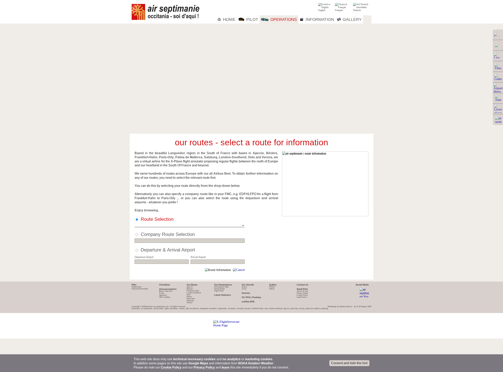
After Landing (164, 297)
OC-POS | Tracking (251, 297)
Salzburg (190, 301)
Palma (189, 297)
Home (229, 19)
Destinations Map (221, 287)
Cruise (161, 293)
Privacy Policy (302, 293)
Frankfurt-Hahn (193, 291)
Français (339, 10)
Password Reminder (140, 289)
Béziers (190, 289)
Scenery (246, 293)
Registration (136, 287)
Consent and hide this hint (349, 363)
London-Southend (194, 293)
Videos (272, 289)
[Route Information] (218, 270)
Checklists (164, 285)
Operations (283, 19)
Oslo (188, 295)
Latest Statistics (222, 295)
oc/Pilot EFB (248, 301)
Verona (189, 303)
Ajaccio (190, 287)
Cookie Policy (302, 295)
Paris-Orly (191, 299)
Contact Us (302, 285)
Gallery (352, 19)
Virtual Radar (219, 289)
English (321, 10)
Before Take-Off (165, 291)
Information (320, 19)
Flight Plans (219, 291)
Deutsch (357, 10)
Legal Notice (302, 297)
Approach (163, 295)
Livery (244, 289)
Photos (272, 287)
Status (244, 287)
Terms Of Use (302, 291)
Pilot (252, 19)
